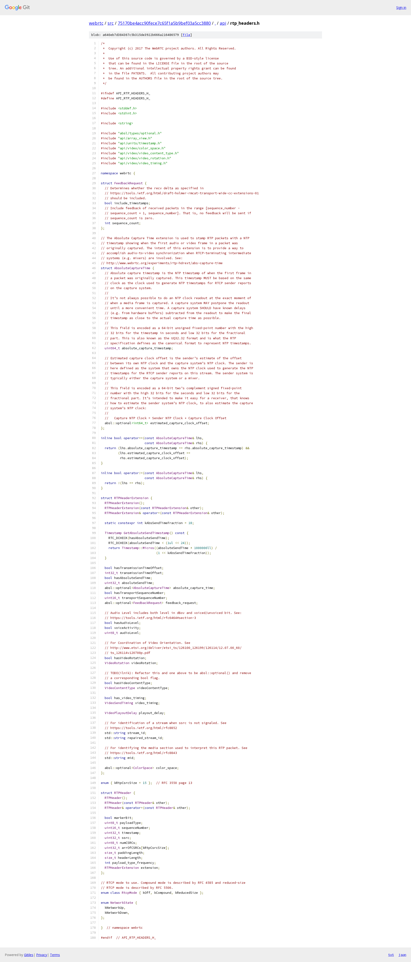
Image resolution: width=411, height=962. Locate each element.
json (402, 954)
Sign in (401, 7)
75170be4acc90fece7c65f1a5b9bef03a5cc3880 (164, 23)
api (223, 23)
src (111, 23)
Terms (55, 954)
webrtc (96, 23)
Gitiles (28, 954)
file (186, 35)
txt (391, 954)
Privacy (41, 954)
